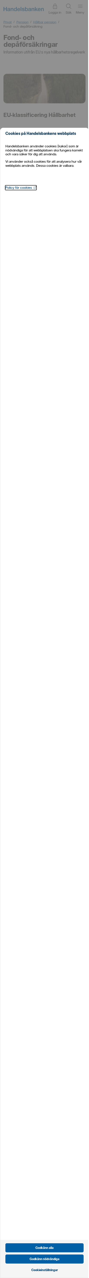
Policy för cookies (20, 188)
